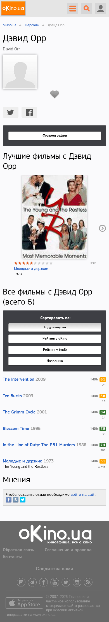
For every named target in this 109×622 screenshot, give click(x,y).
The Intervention (18, 379)
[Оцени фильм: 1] (16, 263)
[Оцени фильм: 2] (20, 263)
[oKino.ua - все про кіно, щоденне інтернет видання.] (14, 8)
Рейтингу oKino (54, 338)
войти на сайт (83, 494)
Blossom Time (16, 429)
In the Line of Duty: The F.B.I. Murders (39, 445)
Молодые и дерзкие (31, 269)
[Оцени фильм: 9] (47, 263)
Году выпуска (55, 327)
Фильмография (54, 135)
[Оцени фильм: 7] (39, 263)
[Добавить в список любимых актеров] (54, 94)
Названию (55, 361)
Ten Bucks (12, 396)
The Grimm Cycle (19, 412)
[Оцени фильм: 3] (24, 263)
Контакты (12, 557)
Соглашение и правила (68, 550)
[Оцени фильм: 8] (43, 263)
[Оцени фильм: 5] (32, 263)
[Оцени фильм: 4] (28, 263)
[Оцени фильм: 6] (35, 263)
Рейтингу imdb (55, 350)
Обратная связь (18, 550)
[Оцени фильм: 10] (51, 263)
